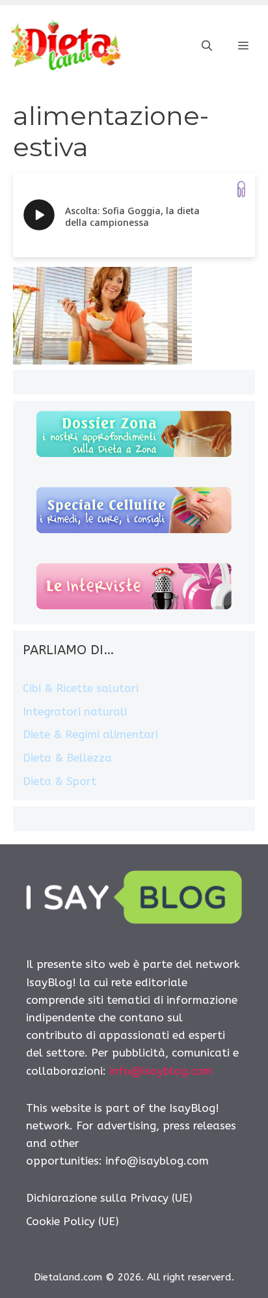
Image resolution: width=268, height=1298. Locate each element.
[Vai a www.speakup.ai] (241, 189)
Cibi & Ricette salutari (81, 688)
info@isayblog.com (161, 1070)
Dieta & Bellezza (67, 757)
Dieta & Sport (59, 781)
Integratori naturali (75, 711)
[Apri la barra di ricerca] (207, 46)
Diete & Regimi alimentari (90, 734)
